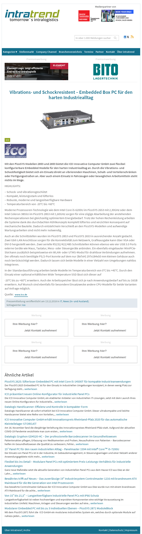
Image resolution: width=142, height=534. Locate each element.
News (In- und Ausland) (76, 301)
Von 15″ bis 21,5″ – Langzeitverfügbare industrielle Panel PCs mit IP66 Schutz (52, 495)
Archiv (26, 530)
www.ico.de (21, 294)
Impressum (131, 530)
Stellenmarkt (26, 51)
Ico (24, 305)
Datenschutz (116, 530)
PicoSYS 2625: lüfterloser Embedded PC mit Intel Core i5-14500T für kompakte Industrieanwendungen (68, 381)
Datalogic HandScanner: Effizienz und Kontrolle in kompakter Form (46, 407)
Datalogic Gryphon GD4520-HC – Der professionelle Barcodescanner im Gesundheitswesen (61, 436)
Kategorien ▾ (10, 51)
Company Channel (46, 51)
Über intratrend (125, 51)
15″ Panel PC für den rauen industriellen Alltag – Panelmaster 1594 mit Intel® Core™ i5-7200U (62, 449)
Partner (100, 51)
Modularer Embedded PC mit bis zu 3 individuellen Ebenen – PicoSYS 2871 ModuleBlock (59, 508)
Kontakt (110, 51)
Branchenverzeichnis (70, 51)
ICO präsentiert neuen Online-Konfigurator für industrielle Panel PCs (47, 394)
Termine (88, 51)
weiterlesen (30, 389)
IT (61, 301)
